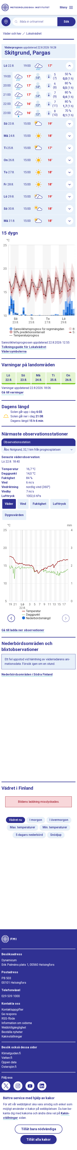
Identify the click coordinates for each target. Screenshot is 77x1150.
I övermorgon (59, 820)
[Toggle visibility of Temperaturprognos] (24, 335)
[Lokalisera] (5, 21)
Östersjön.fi (8, 1067)
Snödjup (55, 835)
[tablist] (38, 509)
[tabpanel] (38, 571)
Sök (66, 21)
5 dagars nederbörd (29, 835)
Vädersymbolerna (14, 351)
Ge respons (9, 1014)
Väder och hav (12, 33)
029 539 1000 (10, 996)
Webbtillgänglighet (13, 1027)
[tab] (9, 504)
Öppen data (8, 1062)
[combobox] (37, 22)
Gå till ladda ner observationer (22, 630)
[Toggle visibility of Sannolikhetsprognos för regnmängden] (37, 329)
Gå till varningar (12, 392)
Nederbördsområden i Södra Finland (27, 674)
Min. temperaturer (55, 827)
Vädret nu (15, 820)
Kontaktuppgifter (12, 1009)
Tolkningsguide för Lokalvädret (23, 347)
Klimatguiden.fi (11, 1053)
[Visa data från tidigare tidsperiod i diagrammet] (11, 618)
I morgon (36, 820)
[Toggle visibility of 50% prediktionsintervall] (27, 332)
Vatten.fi (6, 1058)
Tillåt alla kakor (38, 1139)
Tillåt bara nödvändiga (38, 1129)
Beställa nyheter (12, 1032)
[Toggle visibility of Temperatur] (31, 611)
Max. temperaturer (22, 827)
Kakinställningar (11, 1036)
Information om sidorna (16, 1023)
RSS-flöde (8, 1018)
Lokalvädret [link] (33, 33)
